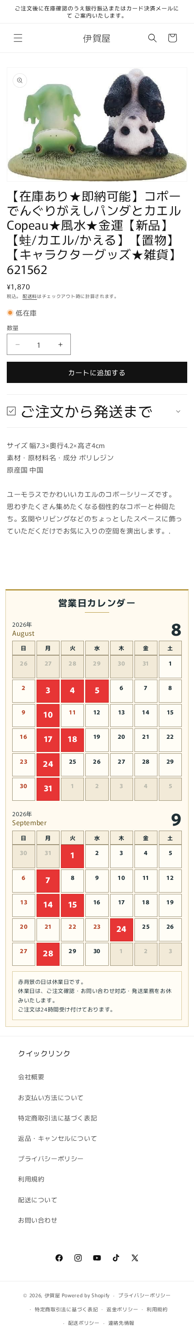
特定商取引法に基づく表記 (57, 1117)
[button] (18, 38)
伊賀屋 (52, 1295)
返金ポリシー (122, 1309)
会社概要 (31, 1076)
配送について (38, 1199)
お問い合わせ (38, 1219)
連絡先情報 (121, 1322)
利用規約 (31, 1178)
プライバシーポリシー (51, 1158)
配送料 (30, 296)
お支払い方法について (51, 1097)
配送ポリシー (84, 1322)
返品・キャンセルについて (57, 1138)
